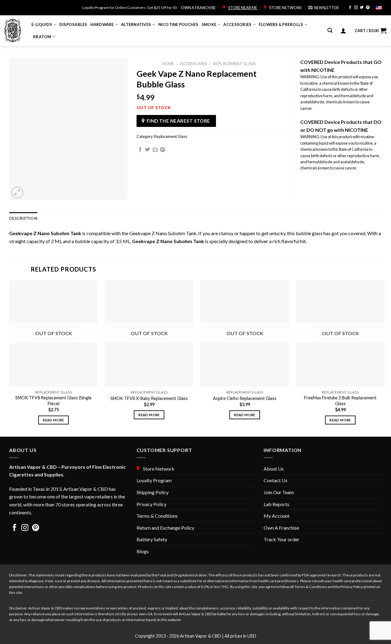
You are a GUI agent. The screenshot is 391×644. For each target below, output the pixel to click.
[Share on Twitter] (147, 150)
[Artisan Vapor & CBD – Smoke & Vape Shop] (13, 30)
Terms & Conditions (157, 516)
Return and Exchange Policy (165, 528)
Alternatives (136, 24)
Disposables (73, 24)
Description (23, 218)
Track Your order (281, 539)
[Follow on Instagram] (356, 8)
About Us (274, 469)
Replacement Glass (234, 63)
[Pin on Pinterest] (162, 150)
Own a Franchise (198, 7)
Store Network (285, 7)
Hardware (102, 24)
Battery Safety (152, 539)
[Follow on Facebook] (350, 8)
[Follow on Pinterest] (368, 8)
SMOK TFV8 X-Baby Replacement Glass (149, 398)
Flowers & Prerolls (281, 24)
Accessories (237, 24)
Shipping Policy (153, 492)
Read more (53, 420)
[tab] (23, 218)
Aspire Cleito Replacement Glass (244, 398)
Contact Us (275, 480)
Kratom (42, 36)
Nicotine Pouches (178, 24)
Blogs (143, 551)
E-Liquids (41, 24)
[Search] (329, 30)
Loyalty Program (154, 480)
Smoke (209, 24)
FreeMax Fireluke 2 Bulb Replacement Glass (340, 400)
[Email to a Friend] (155, 150)
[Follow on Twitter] (362, 8)
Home (168, 63)
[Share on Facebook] (140, 150)
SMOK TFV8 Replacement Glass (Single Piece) (53, 400)
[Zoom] (17, 192)
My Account (277, 516)
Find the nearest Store (178, 121)
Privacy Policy (151, 504)
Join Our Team (279, 492)
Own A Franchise (281, 528)
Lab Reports (276, 504)
